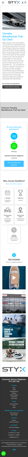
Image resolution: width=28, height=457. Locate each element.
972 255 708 (14, 158)
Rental (14, 401)
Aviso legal (4, 446)
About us (14, 420)
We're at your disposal (14, 427)
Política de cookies (22, 446)
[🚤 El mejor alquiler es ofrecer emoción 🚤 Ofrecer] (14, 350)
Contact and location (14, 422)
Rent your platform (14, 404)
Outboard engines (14, 395)
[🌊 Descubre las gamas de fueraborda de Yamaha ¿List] (14, 326)
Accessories (14, 396)
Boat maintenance (14, 413)
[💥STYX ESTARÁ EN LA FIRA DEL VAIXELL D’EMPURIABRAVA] (14, 277)
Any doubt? (14, 425)
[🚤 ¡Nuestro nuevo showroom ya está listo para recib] (14, 301)
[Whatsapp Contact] (3, 453)
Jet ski (14, 389)
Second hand (14, 398)
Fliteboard (14, 393)
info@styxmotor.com (14, 437)
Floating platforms (14, 391)
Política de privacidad (12, 446)
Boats (14, 387)
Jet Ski (14, 407)
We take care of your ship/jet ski (14, 410)
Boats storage (14, 414)
